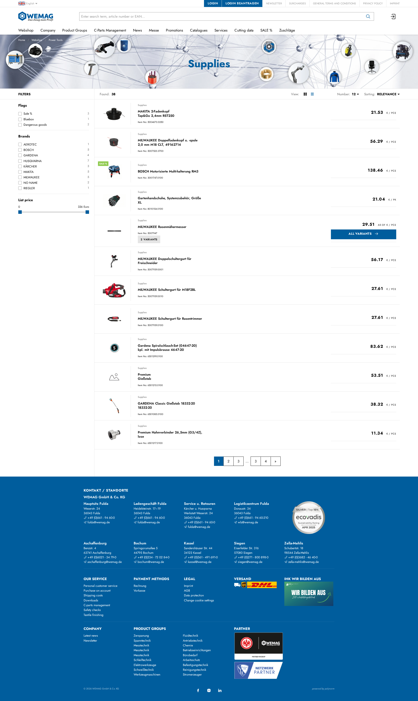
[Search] (368, 16)
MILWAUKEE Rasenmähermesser (162, 227)
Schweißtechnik (144, 670)
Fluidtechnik (190, 635)
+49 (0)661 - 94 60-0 (101, 517)
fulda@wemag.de (98, 522)
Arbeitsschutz (191, 660)
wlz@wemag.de (247, 522)
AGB (187, 590)
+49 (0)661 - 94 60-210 (252, 517)
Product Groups (74, 30)
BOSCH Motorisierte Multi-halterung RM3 (168, 171)
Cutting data (243, 30)
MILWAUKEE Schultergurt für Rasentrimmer (170, 319)
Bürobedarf (190, 655)
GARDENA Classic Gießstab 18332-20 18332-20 (166, 406)
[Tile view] (305, 94)
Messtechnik (141, 645)
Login (213, 3)
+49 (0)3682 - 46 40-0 (302, 557)
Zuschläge (287, 30)
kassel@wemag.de (199, 562)
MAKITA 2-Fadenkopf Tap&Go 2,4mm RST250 (156, 113)
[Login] (393, 16)
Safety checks (92, 610)
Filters (24, 94)
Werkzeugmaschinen (147, 674)
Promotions (174, 30)
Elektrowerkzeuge (145, 665)
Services (221, 30)
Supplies (142, 105)
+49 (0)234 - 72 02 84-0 (153, 557)
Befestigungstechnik (195, 665)
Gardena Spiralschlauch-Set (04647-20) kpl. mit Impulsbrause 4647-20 (167, 348)
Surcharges (297, 3)
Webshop (37, 40)
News (137, 30)
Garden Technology (80, 40)
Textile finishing (93, 615)
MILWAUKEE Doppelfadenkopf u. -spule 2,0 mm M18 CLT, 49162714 (167, 142)
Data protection (194, 595)
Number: (343, 94)
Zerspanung (141, 635)
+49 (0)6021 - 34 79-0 (101, 557)
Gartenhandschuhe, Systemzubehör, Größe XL (169, 200)
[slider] (20, 212)
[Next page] (275, 461)
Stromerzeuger (192, 674)
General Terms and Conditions (334, 3)
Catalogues (198, 30)
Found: (105, 94)
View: (295, 94)
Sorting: (369, 94)
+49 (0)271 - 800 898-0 (252, 557)
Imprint (395, 3)
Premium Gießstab (144, 377)
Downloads (91, 600)
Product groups (150, 628)
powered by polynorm (323, 688)
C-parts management (97, 605)
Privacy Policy (373, 3)
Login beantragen (242, 3)
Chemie (188, 645)
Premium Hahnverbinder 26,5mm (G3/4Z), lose (170, 434)
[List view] (312, 94)
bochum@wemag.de (150, 562)
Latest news (91, 635)
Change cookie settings (199, 600)
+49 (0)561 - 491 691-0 (202, 557)
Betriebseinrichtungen (197, 650)
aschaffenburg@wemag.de (104, 562)
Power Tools (55, 40)
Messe (154, 30)
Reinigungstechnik (194, 670)
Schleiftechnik (142, 660)
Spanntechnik (142, 640)
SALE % (266, 30)
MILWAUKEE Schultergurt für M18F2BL (167, 290)
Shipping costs (93, 595)
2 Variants (149, 239)
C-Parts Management (110, 30)
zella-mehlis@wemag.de (303, 562)
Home (21, 40)
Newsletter (274, 3)
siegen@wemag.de (249, 562)
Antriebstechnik (192, 640)
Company (47, 30)
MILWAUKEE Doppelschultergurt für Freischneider (164, 261)
